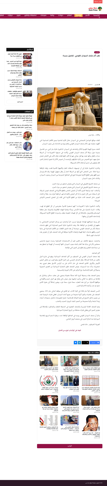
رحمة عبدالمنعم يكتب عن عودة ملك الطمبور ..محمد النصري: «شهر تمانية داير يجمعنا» (21, 126)
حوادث (60, 15)
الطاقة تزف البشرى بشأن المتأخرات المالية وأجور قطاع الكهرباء (49, 369)
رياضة (52, 15)
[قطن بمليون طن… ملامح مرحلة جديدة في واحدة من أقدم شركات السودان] (90, 400)
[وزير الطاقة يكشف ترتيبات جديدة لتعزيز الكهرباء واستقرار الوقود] (90, 361)
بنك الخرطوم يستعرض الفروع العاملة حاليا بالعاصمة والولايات (49, 428)
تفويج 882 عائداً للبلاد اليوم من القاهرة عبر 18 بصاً (15, 55)
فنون (18, 15)
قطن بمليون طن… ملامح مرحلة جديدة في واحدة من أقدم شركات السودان (91, 409)
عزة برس (97, 85)
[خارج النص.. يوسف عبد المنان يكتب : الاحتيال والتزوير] (27, 136)
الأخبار (87, 15)
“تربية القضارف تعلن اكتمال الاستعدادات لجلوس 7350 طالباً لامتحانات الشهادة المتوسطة (71, 369)
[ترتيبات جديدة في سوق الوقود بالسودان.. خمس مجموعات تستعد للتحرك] (49, 381)
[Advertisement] (53, 32)
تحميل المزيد (20, 102)
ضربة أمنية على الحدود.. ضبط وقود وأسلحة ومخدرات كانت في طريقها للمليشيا (67, 1)
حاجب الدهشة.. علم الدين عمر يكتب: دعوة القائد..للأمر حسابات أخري (14, 145)
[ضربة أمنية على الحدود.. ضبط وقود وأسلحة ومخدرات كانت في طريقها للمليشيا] (27, 63)
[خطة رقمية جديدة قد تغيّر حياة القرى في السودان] (70, 381)
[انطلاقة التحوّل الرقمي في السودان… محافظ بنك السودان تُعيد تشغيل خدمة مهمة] (70, 420)
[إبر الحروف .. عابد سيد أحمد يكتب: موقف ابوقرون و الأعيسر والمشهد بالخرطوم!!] (90, 423)
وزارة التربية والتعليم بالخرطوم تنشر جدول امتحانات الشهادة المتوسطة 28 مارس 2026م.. (91, 389)
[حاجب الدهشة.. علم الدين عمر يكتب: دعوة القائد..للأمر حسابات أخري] (27, 146)
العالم (69, 15)
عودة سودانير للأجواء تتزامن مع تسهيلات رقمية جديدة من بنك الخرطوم (50, 409)
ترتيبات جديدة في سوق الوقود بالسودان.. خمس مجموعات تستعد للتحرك (49, 389)
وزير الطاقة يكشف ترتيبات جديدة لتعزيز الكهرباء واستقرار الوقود (91, 369)
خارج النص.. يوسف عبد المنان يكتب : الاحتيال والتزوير (14, 133)
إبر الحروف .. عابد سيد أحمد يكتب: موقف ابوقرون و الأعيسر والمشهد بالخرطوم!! (91, 434)
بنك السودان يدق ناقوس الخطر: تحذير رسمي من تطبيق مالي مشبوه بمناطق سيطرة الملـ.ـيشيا (70, 409)
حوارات (10, 15)
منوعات (43, 15)
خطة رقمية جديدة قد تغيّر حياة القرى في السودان (71, 388)
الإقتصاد (78, 15)
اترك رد (70, 446)
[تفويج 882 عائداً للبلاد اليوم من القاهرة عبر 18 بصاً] (27, 56)
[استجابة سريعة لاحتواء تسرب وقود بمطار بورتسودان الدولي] (27, 73)
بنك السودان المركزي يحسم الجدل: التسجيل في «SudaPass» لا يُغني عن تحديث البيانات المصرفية (15, 83)
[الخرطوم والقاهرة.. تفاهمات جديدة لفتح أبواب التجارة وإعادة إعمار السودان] (27, 93)
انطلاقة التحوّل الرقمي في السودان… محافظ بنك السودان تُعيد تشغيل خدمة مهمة (70, 428)
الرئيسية (97, 15)
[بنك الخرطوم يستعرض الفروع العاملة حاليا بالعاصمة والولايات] (49, 420)
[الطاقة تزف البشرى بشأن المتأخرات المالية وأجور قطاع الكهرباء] (49, 361)
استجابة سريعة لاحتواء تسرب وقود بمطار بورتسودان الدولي (14, 73)
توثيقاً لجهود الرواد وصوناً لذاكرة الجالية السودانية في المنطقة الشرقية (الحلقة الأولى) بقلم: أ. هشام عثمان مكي (19, 118)
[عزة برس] (95, 9)
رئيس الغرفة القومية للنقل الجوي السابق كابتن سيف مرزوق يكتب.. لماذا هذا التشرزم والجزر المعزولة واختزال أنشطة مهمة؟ (20, 155)
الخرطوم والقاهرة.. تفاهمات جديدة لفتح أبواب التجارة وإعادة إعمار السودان (14, 93)
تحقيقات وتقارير (30, 15)
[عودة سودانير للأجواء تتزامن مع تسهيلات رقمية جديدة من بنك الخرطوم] (49, 400)
